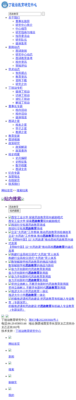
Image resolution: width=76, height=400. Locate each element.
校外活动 (21, 113)
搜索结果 (22, 190)
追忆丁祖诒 (23, 98)
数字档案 (21, 165)
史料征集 (21, 161)
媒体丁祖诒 (23, 91)
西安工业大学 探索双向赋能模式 (34, 221)
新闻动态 (14, 47)
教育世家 (14, 135)
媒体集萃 (21, 43)
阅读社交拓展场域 (25, 228)
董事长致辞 (23, 21)
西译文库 (21, 169)
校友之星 (21, 124)
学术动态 (14, 69)
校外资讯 (21, 61)
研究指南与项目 (25, 32)
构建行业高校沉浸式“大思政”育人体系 (32, 258)
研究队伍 (21, 39)
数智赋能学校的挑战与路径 (31, 265)
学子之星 (21, 128)
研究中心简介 (24, 24)
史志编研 (21, 158)
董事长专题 (15, 106)
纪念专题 (14, 172)
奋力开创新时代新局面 (28, 272)
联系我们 (14, 183)
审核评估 (21, 65)
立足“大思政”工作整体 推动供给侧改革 (38, 235)
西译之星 (14, 121)
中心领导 (21, 28)
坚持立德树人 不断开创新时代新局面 (37, 287)
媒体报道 (21, 117)
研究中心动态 (24, 54)
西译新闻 (21, 50)
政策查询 (21, 150)
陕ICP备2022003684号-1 (43, 319)
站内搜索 (12, 198)
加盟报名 (14, 176)
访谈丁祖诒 (23, 95)
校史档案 (14, 154)
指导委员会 (23, 36)
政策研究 (14, 143)
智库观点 (21, 72)
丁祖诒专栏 (15, 87)
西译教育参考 (24, 58)
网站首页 (7, 190)
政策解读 (21, 146)
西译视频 (14, 139)
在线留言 (14, 180)
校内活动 (21, 109)
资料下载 (21, 80)
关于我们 (14, 17)
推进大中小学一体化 (26, 294)
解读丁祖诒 (23, 102)
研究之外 (21, 84)
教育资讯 (21, 76)
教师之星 (21, 132)
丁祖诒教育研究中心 (28, 330)
